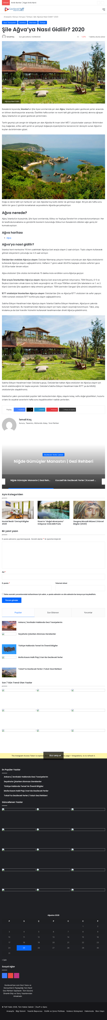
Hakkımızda (89, 1011)
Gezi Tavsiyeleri (9, 22)
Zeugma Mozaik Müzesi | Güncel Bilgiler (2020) (88, 522)
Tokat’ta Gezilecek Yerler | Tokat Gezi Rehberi (40, 669)
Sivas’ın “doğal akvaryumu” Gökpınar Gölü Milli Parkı (51, 522)
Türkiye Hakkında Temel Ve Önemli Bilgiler (38, 645)
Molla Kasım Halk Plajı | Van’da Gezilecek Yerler (40, 657)
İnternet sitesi (61, 583)
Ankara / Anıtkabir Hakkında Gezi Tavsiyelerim (40, 622)
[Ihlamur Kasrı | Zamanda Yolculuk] (19, 698)
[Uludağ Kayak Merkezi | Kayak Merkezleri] (88, 738)
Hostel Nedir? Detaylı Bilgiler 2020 (15, 522)
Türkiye (29, 17)
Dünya (15, 17)
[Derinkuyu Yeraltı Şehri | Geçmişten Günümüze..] (88, 718)
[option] (53, 462)
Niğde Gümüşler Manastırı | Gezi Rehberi (27, 3)
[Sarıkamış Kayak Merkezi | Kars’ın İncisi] (53, 738)
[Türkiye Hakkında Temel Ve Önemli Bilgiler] (9, 649)
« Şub (4, 960)
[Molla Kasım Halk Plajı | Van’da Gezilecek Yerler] (9, 661)
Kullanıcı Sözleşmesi (75, 1011)
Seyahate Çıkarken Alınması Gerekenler (37, 634)
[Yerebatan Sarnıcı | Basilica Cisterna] (53, 817)
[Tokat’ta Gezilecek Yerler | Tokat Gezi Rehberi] (9, 672)
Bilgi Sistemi (20, 1011)
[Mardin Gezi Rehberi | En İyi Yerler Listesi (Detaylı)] (88, 899)
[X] (23, 427)
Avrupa (22, 17)
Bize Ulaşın (100, 1011)
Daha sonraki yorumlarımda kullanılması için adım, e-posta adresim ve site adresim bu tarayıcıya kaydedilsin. (50, 594)
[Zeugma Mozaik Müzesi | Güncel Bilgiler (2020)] (89, 510)
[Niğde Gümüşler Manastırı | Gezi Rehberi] (88, 698)
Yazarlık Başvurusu (34, 1011)
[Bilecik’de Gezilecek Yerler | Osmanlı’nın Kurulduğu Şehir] (19, 899)
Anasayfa (7, 17)
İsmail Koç (10, 37)
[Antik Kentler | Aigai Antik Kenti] (53, 698)
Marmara (32, 22)
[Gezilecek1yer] (14, 9)
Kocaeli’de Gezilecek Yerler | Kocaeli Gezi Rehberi (53, 461)
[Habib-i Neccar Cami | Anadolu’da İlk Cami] (19, 718)
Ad (4, 572)
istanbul (22, 22)
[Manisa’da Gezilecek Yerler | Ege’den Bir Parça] (53, 899)
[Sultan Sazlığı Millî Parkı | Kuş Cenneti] (88, 878)
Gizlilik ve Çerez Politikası (54, 1011)
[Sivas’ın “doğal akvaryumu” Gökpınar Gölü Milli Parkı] (53, 510)
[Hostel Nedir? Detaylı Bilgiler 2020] (18, 510)
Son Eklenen (53, 612)
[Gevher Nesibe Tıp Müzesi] (19, 738)
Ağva (9, 238)
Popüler (18, 612)
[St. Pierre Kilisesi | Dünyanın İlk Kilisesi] (53, 718)
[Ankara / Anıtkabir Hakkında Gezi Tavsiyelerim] (9, 626)
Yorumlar (88, 612)
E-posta (6, 583)
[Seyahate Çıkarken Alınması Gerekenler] (9, 637)
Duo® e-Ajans (41, 1007)
